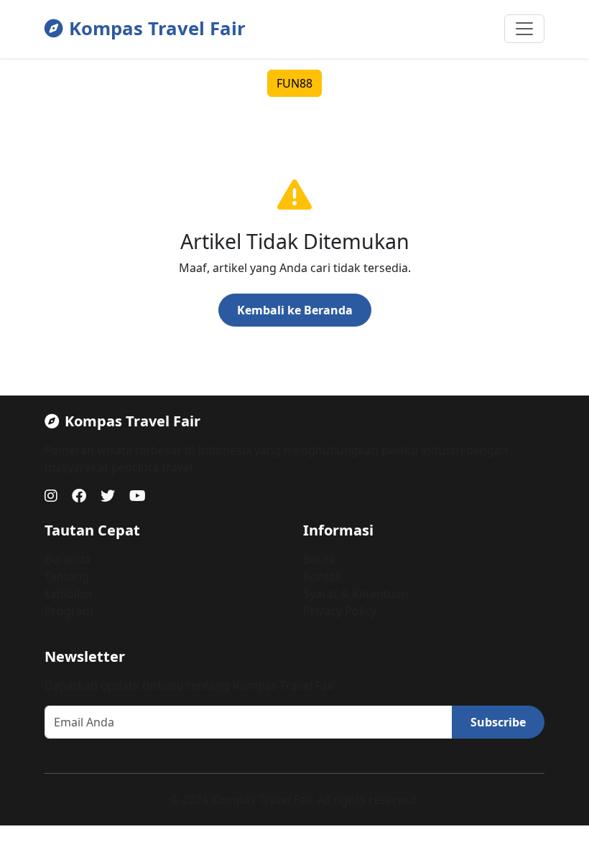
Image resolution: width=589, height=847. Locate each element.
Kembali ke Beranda (295, 310)
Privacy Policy (339, 611)
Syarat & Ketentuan (356, 594)
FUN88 (294, 83)
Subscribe (498, 722)
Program (69, 611)
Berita (319, 559)
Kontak (322, 576)
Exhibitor (69, 594)
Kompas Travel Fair (157, 28)
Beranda (68, 559)
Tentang (67, 576)
